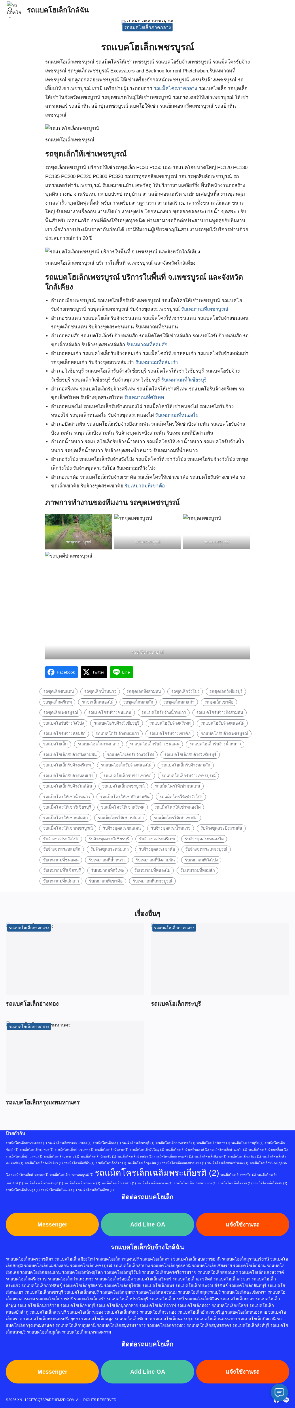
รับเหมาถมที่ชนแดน (61, 860)
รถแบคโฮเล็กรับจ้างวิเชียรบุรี (190, 754)
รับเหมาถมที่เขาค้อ (145, 486)
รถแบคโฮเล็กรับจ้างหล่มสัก (185, 765)
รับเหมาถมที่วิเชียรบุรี (184, 380)
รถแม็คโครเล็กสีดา (111, 1163)
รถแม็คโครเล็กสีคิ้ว (79, 1163)
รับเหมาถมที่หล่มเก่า (156, 362)
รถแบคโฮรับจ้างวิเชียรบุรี (116, 723)
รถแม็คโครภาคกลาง (175, 88)
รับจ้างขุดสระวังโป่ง (61, 839)
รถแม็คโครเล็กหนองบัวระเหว (184, 1163)
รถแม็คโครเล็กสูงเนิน (144, 1163)
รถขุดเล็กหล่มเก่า (178, 702)
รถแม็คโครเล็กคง (107, 1143)
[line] (285, 1399)
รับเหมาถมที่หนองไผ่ (176, 415)
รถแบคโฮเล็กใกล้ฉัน (58, 10)
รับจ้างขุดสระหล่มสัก (61, 849)
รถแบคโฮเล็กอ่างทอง (32, 1004)
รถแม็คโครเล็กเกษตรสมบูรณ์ (72, 1174)
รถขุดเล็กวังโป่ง (185, 691)
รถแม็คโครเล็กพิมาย (210, 1156)
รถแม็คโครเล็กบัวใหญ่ (147, 1149)
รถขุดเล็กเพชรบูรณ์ (60, 712)
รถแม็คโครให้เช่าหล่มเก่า (121, 818)
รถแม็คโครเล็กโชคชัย (270, 1183)
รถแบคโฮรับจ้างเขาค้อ (170, 733)
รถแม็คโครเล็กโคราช (235, 1183)
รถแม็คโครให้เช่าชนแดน (177, 786)
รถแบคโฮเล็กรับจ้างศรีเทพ (67, 765)
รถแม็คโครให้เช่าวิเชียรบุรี (67, 807)
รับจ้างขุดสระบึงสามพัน (221, 828)
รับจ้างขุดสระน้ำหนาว (170, 828)
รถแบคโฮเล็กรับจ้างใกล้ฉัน (67, 786)
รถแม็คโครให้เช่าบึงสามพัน (125, 796)
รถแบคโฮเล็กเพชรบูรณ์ (123, 786)
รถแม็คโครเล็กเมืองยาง (82, 1183)
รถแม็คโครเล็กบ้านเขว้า (228, 1149)
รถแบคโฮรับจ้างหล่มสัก (64, 733)
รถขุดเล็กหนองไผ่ (97, 702)
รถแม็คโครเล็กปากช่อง (135, 1156)
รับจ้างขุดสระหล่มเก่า (109, 849)
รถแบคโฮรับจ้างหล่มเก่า (117, 733)
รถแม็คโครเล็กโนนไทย (96, 1190)
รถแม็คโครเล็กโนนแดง (59, 1190)
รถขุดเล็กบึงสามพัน (143, 691)
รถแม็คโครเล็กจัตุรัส (247, 1143)
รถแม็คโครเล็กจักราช (213, 1143)
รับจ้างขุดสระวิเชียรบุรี (109, 839)
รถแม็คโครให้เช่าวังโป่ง (181, 796)
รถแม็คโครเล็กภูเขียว (244, 1156)
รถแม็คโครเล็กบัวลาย (111, 1149)
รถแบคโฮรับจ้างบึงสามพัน (219, 712)
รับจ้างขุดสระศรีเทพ (157, 839)
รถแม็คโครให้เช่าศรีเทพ (122, 807)
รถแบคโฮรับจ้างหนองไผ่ (222, 723)
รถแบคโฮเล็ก (55, 744)
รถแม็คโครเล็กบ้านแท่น (24, 1156)
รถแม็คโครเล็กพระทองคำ (173, 1156)
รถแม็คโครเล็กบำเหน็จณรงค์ (187, 1149)
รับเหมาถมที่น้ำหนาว (107, 860)
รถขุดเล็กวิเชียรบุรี (226, 691)
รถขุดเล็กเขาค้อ (219, 702)
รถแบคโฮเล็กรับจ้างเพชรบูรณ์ (188, 775)
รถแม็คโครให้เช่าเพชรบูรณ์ (68, 828)
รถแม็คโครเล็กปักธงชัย (98, 1156)
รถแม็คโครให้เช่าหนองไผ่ (177, 807)
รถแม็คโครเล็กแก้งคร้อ (155, 1183)
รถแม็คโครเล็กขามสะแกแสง (70, 1143)
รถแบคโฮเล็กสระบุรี (176, 1004)
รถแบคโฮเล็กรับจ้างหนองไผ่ (126, 765)
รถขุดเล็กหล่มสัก (138, 702)
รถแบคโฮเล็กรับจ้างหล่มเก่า (68, 775)
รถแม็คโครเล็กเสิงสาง (118, 1183)
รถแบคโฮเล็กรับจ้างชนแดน (154, 744)
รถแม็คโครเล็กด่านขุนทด (74, 1149)
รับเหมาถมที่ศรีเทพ (144, 397)
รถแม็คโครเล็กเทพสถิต (238, 1174)
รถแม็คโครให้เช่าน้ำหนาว (66, 796)
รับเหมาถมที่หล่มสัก (146, 344)
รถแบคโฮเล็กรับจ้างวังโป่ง (130, 754)
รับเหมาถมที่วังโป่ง (201, 860)
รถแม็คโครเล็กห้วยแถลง (29, 1174)
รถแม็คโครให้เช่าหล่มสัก (65, 818)
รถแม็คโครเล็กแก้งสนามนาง (195, 1183)
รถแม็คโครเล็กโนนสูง (23, 1190)
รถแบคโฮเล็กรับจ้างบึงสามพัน (70, 754)
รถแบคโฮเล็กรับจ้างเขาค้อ (127, 775)
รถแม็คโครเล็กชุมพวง (37, 1149)
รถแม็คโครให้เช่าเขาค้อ (176, 818)
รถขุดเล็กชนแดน (58, 691)
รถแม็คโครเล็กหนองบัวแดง (227, 1163)
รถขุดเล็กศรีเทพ (57, 702)
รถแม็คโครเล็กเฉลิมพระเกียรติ (157, 1172)
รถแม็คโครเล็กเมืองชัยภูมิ (43, 1183)
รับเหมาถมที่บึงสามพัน (155, 860)
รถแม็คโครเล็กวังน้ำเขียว (43, 1163)
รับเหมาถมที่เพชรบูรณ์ (204, 309)
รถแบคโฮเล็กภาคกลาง (147, 27)
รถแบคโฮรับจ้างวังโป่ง (63, 723)
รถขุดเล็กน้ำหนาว (100, 691)
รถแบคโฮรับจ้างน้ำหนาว (163, 712)
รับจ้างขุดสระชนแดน (122, 828)
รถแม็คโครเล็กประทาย (61, 1156)
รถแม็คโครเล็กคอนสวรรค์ (175, 1143)
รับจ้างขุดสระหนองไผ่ (204, 839)
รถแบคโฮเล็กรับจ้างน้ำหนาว (215, 744)
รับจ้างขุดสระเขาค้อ (157, 849)
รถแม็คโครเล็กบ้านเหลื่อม (268, 1149)
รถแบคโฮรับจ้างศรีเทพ (170, 723)
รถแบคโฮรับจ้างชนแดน (109, 712)
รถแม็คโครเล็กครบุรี (138, 1143)
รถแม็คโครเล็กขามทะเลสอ (26, 1143)
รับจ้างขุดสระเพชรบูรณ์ (206, 849)
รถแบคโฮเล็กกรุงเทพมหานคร (43, 1102)
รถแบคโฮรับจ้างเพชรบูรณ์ (224, 733)
